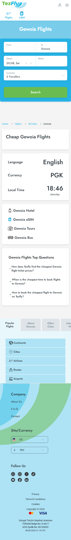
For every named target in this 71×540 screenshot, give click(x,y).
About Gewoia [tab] (30, 324)
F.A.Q (14, 409)
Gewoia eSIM (23, 219)
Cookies (36, 504)
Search (36, 92)
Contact (15, 416)
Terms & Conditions (35, 499)
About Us (16, 402)
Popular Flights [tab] (9, 324)
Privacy (35, 494)
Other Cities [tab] (50, 324)
